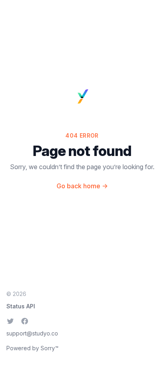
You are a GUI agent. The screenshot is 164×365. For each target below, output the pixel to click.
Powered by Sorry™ (32, 348)
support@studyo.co (32, 333)
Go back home (82, 186)
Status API (20, 306)
